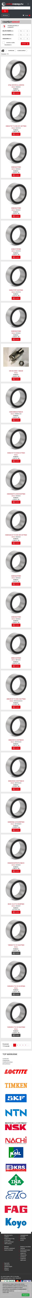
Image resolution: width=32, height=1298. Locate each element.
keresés (24, 43)
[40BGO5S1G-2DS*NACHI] (16, 725)
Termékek (22, 1237)
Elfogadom (25, 1295)
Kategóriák (23, 1238)
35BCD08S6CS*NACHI (16, 412)
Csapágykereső (24, 1235)
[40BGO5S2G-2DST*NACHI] (16, 766)
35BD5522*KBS (16, 617)
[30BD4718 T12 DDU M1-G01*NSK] (16, 111)
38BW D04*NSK (16, 658)
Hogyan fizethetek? (9, 1242)
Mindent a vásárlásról (9, 1248)
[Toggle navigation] (28, 4)
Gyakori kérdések (8, 1250)
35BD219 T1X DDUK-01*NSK (16, 453)
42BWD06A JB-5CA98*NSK (16, 822)
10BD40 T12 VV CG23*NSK (16, 945)
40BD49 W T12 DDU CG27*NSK (16, 699)
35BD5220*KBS (16, 576)
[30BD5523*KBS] (16, 193)
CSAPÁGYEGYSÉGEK (8, 1062)
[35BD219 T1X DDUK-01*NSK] (16, 438)
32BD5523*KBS (16, 331)
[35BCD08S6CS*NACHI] (16, 397)
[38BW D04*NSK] (16, 643)
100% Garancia (8, 1243)
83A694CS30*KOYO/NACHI (16, 863)
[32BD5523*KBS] (16, 316)
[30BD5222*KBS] (16, 152)
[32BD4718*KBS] (16, 234)
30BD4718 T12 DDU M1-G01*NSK (16, 126)
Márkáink (6, 1246)
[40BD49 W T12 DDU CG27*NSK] (16, 684)
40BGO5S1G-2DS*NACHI (16, 740)
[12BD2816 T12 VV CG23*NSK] (16, 1012)
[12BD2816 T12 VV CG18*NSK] (16, 971)
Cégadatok (7, 1265)
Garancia (6, 1268)
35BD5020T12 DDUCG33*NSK (16, 494)
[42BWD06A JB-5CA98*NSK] (16, 807)
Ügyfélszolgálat (8, 1266)
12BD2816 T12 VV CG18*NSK (16, 986)
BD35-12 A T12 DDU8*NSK (16, 904)
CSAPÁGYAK (11, 50)
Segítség (6, 1270)
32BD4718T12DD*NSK (16, 290)
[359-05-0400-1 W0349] (16, 357)
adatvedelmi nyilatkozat (20, 1291)
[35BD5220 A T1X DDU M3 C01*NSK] (16, 520)
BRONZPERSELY (6, 1064)
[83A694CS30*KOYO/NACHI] (16, 848)
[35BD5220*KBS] (16, 561)
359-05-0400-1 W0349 (16, 371)
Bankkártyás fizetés (25, 1250)
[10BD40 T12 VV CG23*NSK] (16, 930)
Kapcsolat (6, 1263)
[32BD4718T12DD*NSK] (16, 275)
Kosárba (17, 93)
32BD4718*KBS (16, 249)
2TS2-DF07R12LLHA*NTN (16, 85)
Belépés (6, 15)
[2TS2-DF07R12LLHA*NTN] (16, 70)
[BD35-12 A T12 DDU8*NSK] (16, 889)
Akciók (22, 1240)
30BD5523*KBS (16, 208)
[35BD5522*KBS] (16, 602)
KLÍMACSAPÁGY (21, 50)
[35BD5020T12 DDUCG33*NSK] (16, 479)
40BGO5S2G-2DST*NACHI (16, 781)
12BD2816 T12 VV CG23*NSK (16, 1027)
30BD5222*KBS (16, 167)
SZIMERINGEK (6, 1060)
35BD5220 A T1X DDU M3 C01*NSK (16, 535)
